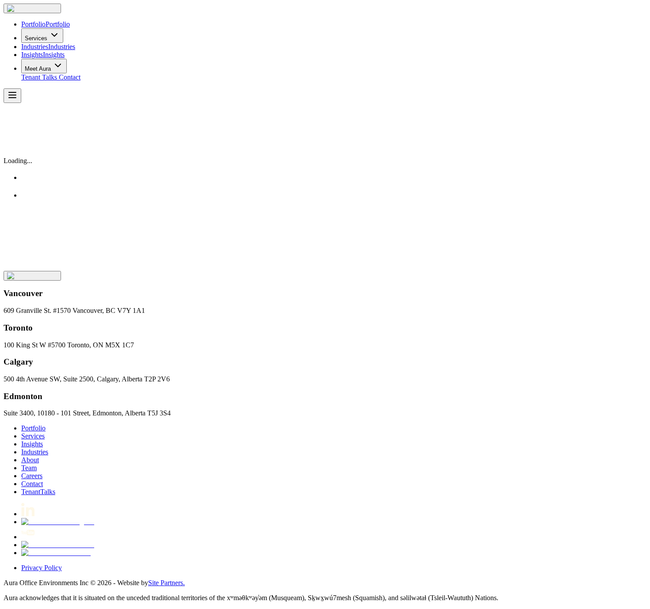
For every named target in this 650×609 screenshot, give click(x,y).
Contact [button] (69, 77)
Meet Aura (38, 68)
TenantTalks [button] (38, 491)
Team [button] (29, 468)
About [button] (30, 460)
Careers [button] (31, 476)
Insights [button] (32, 444)
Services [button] (33, 436)
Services (36, 38)
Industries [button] (34, 452)
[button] (32, 8)
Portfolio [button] (33, 428)
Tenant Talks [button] (39, 77)
